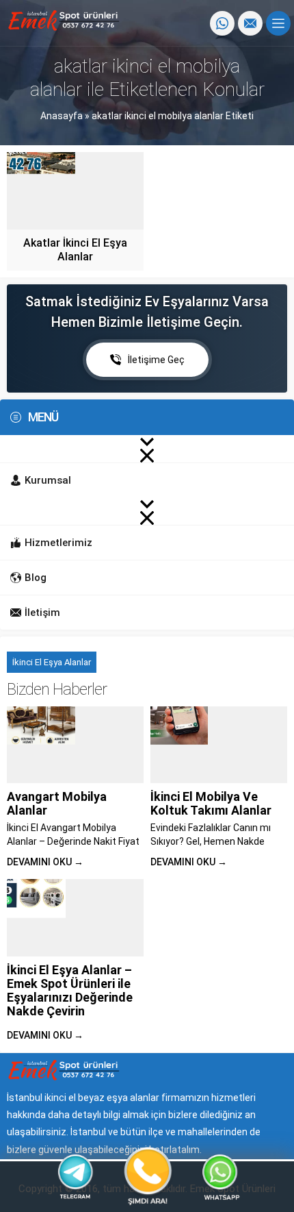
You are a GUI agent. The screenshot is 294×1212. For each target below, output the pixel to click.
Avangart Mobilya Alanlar (57, 803)
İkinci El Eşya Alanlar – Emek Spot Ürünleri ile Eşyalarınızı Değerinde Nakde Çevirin (70, 990)
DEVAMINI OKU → (45, 861)
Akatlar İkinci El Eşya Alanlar (75, 249)
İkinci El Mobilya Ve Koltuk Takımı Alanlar (210, 803)
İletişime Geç (156, 359)
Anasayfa (61, 115)
